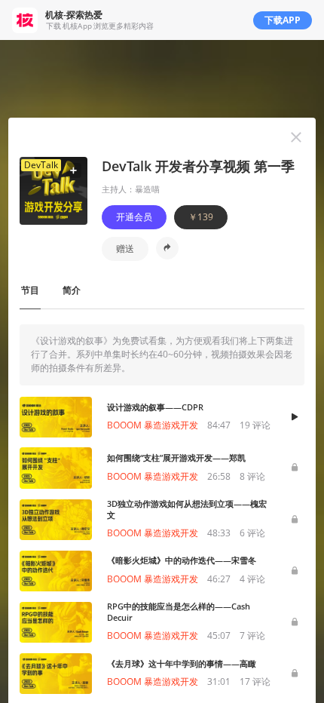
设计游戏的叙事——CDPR (155, 407)
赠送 (125, 248)
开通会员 (134, 216)
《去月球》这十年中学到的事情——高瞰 (181, 663)
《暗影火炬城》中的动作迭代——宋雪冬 (181, 560)
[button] (296, 137)
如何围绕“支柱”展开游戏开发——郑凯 (176, 457)
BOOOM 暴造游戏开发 (152, 425)
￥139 (200, 216)
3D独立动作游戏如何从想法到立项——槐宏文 (187, 509)
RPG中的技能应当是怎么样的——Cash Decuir (178, 611)
